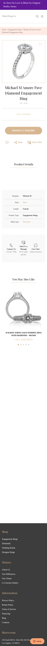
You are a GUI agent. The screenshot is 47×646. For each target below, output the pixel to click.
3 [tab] (23, 344)
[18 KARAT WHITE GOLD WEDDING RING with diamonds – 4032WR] (23, 310)
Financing (6, 614)
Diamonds (6, 543)
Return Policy (7, 605)
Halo (25, 202)
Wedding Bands (8, 548)
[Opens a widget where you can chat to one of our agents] (37, 641)
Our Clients (6, 578)
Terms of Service (9, 609)
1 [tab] (18, 344)
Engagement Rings (15, 30)
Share (20, 142)
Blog (4, 618)
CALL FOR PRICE (23, 114)
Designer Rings (8, 552)
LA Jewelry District (10, 583)
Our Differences (8, 574)
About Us (6, 570)
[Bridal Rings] (5, 16)
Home (4, 30)
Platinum (26, 222)
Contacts (5, 622)
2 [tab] (21, 344)
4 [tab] (26, 344)
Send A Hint (36, 142)
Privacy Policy (8, 600)
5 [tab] (28, 344)
